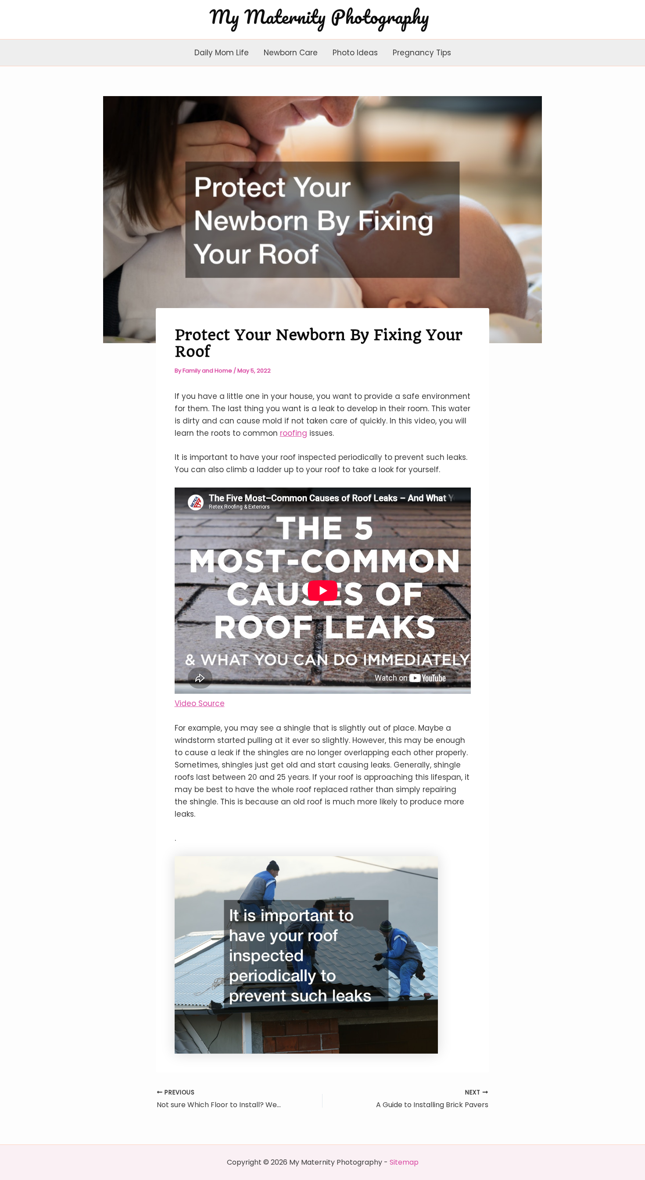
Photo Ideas (355, 52)
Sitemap (404, 1162)
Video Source (200, 703)
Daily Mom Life (221, 52)
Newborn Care (291, 52)
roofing (293, 433)
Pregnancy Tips (422, 52)
